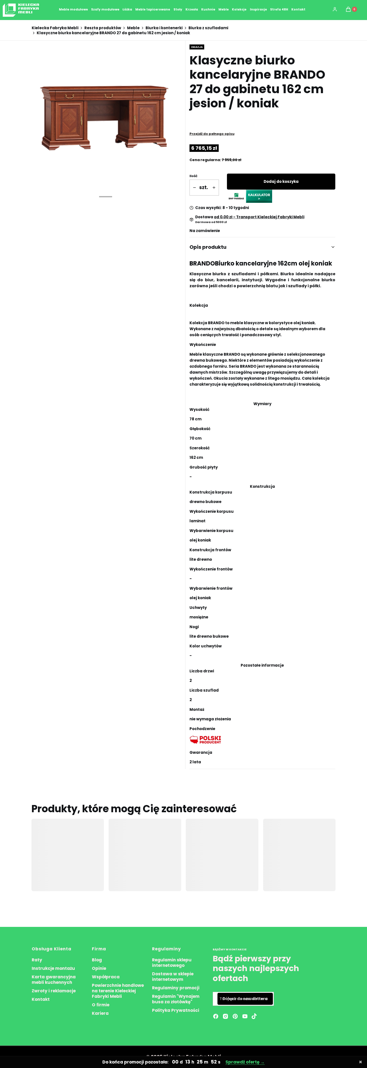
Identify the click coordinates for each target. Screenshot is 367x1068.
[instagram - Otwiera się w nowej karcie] (225, 1016)
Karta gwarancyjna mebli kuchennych (54, 979)
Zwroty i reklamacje (54, 991)
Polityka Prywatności (175, 1010)
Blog (97, 960)
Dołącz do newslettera (245, 998)
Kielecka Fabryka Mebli (55, 27)
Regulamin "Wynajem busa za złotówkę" (175, 999)
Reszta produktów (102, 27)
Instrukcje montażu (53, 968)
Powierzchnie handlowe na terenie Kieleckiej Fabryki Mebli (118, 990)
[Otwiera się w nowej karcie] (254, 1016)
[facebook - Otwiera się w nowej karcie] (216, 1016)
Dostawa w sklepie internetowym (172, 976)
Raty (37, 960)
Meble (133, 27)
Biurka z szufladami (208, 27)
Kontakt (41, 999)
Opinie (99, 968)
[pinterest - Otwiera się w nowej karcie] (235, 1016)
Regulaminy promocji (175, 988)
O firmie (100, 1005)
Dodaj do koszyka (281, 181)
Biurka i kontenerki (164, 27)
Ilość (193, 176)
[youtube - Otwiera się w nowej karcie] (245, 1016)
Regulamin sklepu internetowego (171, 962)
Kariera (100, 1013)
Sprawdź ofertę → (244, 1062)
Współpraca (106, 977)
